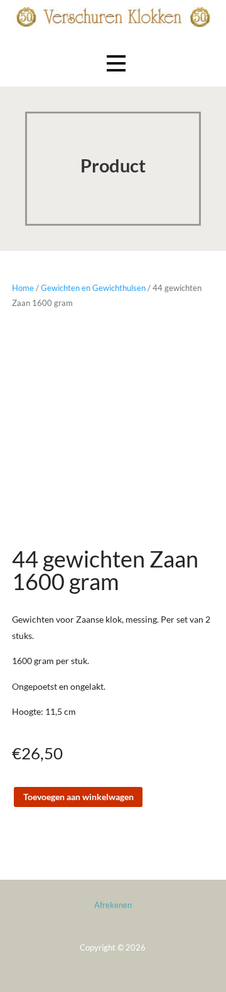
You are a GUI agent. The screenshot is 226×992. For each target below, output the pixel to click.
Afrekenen (113, 905)
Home (23, 288)
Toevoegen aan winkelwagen (78, 796)
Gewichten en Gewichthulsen (93, 288)
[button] (116, 63)
